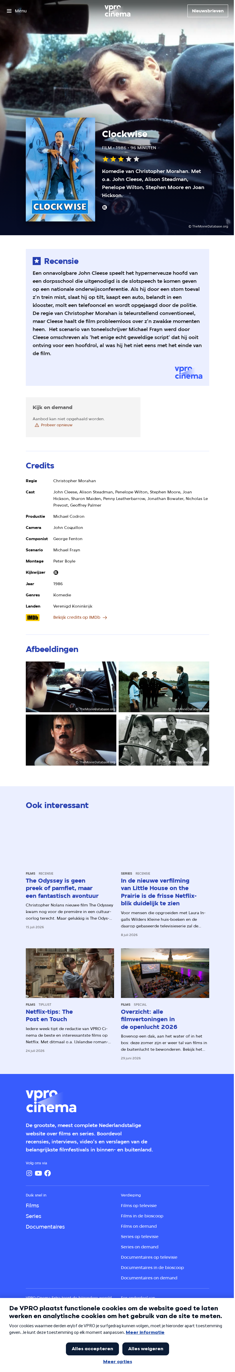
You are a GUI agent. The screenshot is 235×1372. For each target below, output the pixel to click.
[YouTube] (38, 1173)
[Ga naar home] (117, 11)
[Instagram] (29, 1173)
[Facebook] (47, 1173)
